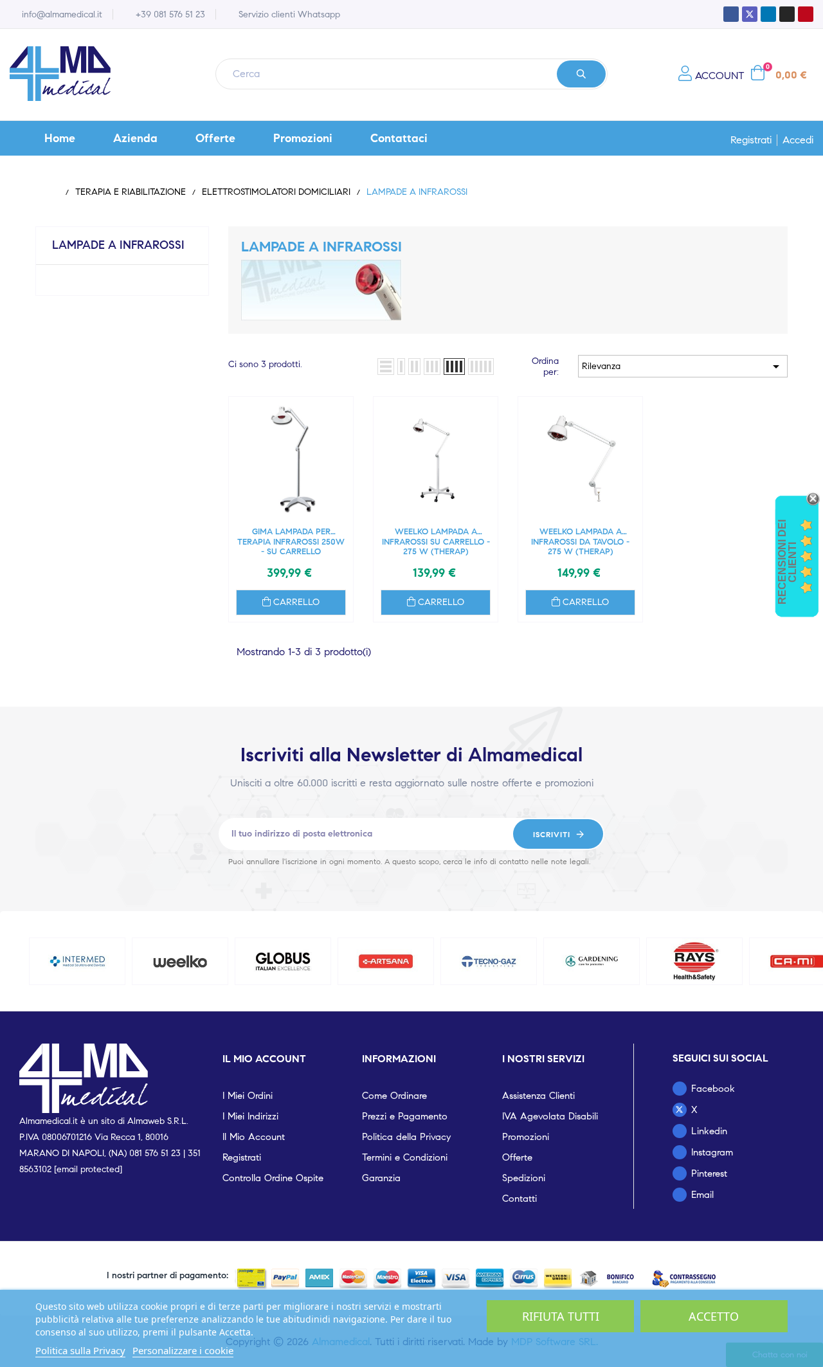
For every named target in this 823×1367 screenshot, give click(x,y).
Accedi (797, 140)
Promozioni (525, 1137)
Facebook (713, 1088)
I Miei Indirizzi (250, 1116)
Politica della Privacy (406, 1137)
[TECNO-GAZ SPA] (489, 961)
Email (702, 1194)
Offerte (517, 1157)
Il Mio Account (253, 1137)
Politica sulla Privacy (80, 1350)
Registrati (751, 140)
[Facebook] (731, 14)
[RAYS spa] (695, 961)
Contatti (519, 1198)
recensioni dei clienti (787, 562)
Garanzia (381, 1178)
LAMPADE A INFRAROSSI (118, 245)
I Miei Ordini (247, 1095)
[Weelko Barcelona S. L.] (180, 961)
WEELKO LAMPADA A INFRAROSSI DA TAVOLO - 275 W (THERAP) (580, 541)
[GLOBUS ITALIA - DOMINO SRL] (283, 961)
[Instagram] (787, 14)
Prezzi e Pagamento (405, 1116)
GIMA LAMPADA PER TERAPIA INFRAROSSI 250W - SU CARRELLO (291, 541)
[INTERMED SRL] (77, 961)
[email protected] (88, 1169)
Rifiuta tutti (560, 1316)
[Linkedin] (768, 14)
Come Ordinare (394, 1095)
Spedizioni (523, 1178)
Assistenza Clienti (538, 1095)
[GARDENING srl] (592, 961)
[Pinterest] (805, 14)
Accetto (714, 1316)
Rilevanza (683, 366)
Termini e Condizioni (405, 1157)
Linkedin (709, 1131)
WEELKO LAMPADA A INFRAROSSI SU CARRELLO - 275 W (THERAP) (436, 541)
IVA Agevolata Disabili (550, 1116)
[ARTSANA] (386, 961)
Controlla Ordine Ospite (272, 1178)
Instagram (712, 1152)
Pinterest (709, 1173)
